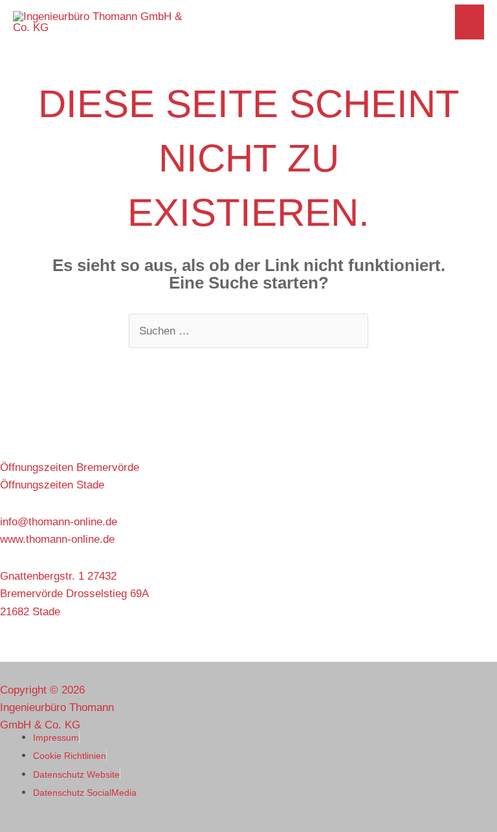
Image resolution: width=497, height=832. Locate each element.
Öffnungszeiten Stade (52, 485)
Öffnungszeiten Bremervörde (69, 467)
